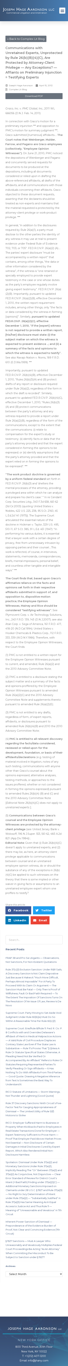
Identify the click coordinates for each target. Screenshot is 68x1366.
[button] (62, 11)
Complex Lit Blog (18, 89)
